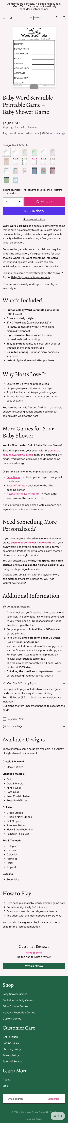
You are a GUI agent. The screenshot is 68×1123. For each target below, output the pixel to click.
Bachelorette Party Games (18, 1000)
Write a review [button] (34, 965)
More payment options (34, 219)
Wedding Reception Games (19, 1012)
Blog (5, 1085)
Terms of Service (12, 1061)
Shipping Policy (12, 1049)
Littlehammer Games (28, 1112)
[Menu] (4, 18)
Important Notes (16, 719)
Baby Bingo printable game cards (30, 277)
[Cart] (64, 17)
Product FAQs (14, 726)
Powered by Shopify (48, 1112)
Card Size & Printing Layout (22, 683)
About (6, 1079)
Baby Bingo (13, 477)
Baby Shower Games (15, 994)
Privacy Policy (11, 1055)
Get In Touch (10, 1036)
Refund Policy (11, 1042)
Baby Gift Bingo (16, 485)
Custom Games (12, 1018)
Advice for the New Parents (23, 493)
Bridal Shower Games (15, 1006)
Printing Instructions (18, 606)
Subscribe (53, 1098)
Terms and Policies (34, 1119)
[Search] (11, 17)
